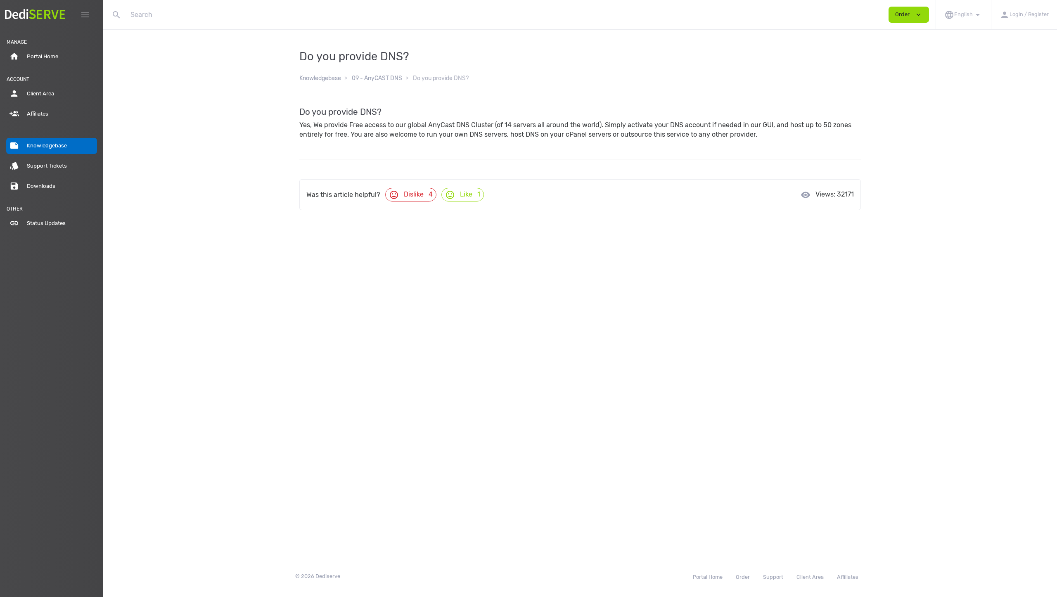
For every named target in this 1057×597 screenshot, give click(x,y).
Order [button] (908, 15)
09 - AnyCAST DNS (377, 78)
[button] (963, 14)
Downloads (32, 186)
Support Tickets (38, 166)
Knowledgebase (38, 145)
